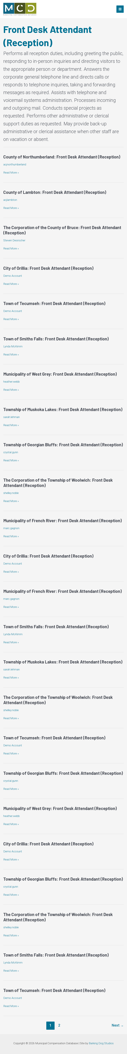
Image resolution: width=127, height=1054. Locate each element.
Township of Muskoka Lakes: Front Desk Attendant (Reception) (62, 409)
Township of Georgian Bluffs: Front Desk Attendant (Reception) (63, 444)
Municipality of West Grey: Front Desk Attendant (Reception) (60, 373)
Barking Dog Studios (101, 1043)
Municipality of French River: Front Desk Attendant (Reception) (62, 520)
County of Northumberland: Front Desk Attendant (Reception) (61, 156)
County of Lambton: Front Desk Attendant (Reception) (54, 192)
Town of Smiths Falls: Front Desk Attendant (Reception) (56, 338)
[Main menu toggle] (120, 9)
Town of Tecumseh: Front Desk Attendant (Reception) (54, 303)
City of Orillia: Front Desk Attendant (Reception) (48, 268)
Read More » (11, 172)
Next (118, 1025)
